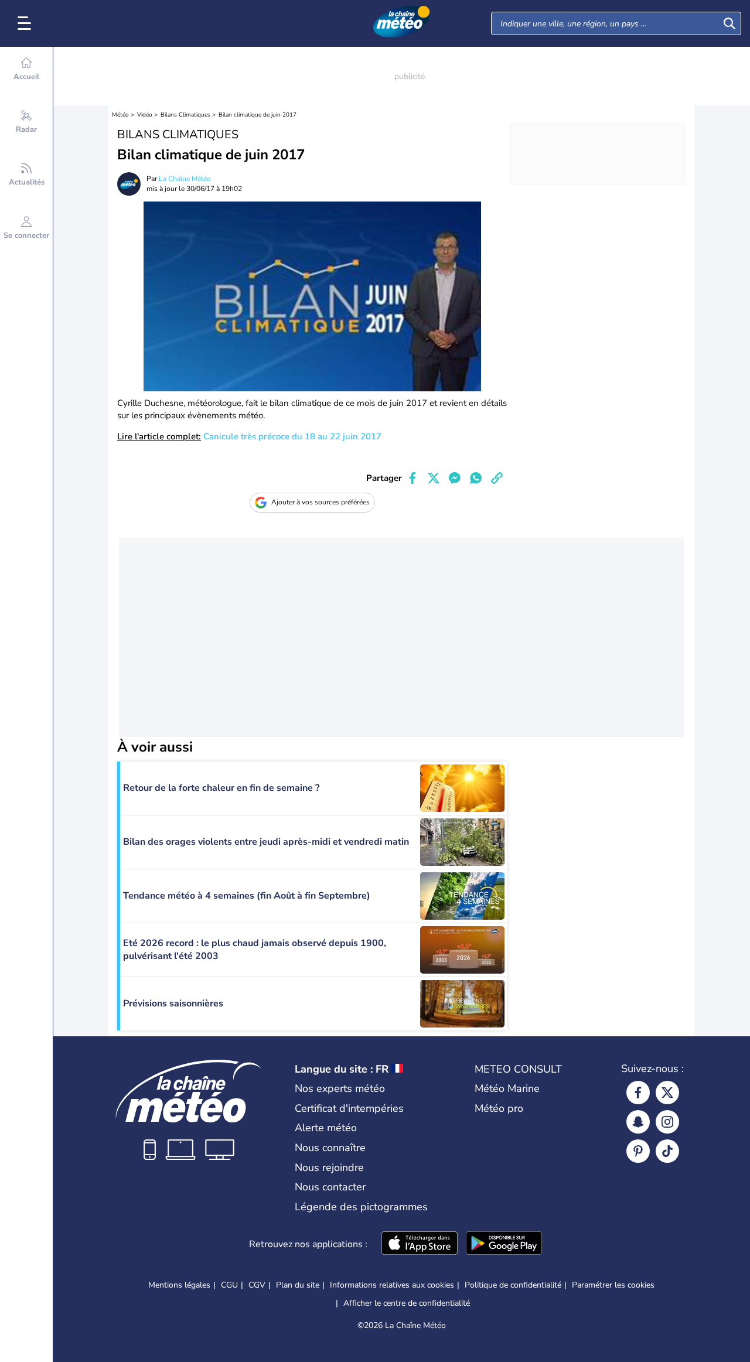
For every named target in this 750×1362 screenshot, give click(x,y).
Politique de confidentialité (513, 1285)
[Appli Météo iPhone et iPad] (419, 1244)
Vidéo (144, 115)
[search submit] (729, 23)
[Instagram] (667, 1122)
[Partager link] (497, 478)
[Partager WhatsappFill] (476, 478)
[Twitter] (667, 1092)
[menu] (26, 23)
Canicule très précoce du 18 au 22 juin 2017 (249, 436)
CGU (229, 1285)
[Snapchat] (638, 1122)
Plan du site (297, 1285)
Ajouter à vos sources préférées (320, 502)
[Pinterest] (638, 1151)
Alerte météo (326, 1128)
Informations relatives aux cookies (392, 1285)
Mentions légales (179, 1285)
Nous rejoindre (329, 1167)
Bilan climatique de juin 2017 (257, 114)
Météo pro (499, 1108)
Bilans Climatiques (185, 114)
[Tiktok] (667, 1151)
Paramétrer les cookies (613, 1285)
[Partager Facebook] (412, 478)
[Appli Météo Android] (504, 1244)
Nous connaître (330, 1148)
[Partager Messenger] (455, 478)
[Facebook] (638, 1092)
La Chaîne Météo (185, 178)
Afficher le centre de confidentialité (406, 1303)
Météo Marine (507, 1088)
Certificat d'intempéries (349, 1108)
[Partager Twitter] (433, 478)
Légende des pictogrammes (361, 1207)
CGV (256, 1285)
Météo (120, 115)
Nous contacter (330, 1187)
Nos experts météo (340, 1088)
